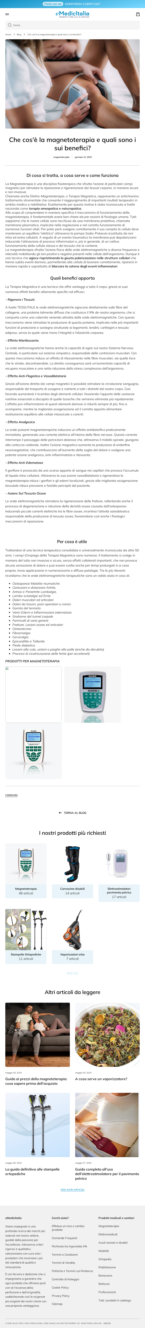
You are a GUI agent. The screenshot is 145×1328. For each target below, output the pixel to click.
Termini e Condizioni (65, 1254)
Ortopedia (104, 1259)
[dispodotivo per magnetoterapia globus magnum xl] (92, 694)
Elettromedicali (108, 1234)
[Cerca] (8, 25)
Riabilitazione (107, 1267)
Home (8, 34)
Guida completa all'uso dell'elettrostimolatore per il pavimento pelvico (107, 1174)
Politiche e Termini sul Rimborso (72, 1271)
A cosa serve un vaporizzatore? (101, 1079)
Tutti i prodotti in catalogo (114, 1300)
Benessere (105, 1275)
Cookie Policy (60, 1287)
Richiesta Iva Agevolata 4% (69, 1246)
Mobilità (103, 1251)
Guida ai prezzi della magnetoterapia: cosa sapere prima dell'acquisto (36, 1081)
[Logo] (72, 14)
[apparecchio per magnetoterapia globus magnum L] (33, 694)
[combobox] (72, 25)
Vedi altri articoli (72, 1189)
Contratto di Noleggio (65, 1279)
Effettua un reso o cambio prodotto (68, 1227)
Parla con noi (53, 4)
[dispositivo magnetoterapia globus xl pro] (33, 750)
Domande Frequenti (64, 1238)
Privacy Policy (60, 1296)
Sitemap (57, 1304)
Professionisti (107, 1292)
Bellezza (103, 1284)
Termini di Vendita (63, 1262)
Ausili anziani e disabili (113, 1242)
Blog (19, 34)
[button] (138, 14)
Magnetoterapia (108, 1226)
